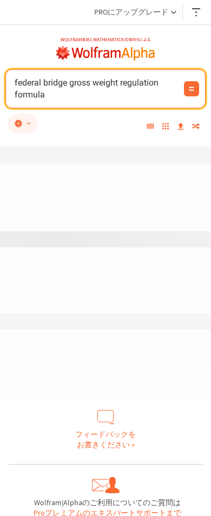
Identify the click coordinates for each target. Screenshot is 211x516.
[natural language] (23, 123)
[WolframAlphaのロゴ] (105, 53)
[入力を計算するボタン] (191, 88)
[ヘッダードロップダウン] (197, 12)
